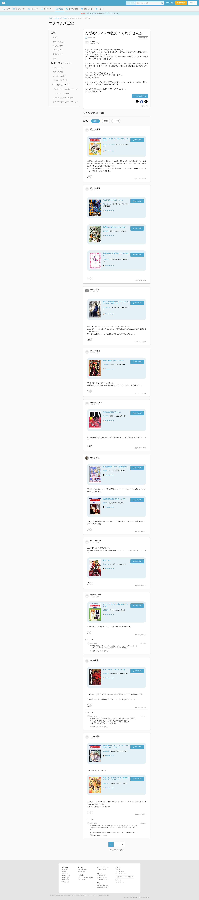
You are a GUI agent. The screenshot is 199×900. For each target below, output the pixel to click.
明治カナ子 (106, 307)
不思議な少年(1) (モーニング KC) (114, 227)
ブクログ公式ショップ (102, 879)
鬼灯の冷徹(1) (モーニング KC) (113, 360)
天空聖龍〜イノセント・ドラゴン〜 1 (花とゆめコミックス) (115, 746)
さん (93, 41)
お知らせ (118, 869)
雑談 (54, 58)
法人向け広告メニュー (121, 873)
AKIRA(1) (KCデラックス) (112, 412)
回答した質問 (58, 72)
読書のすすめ (65, 881)
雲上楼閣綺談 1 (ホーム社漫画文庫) (115, 467)
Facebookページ (120, 882)
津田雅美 (106, 610)
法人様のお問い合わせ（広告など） (125, 876)
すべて (55, 37)
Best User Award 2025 (102, 885)
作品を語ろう (58, 50)
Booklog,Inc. (136, 897)
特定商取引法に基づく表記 (63, 895)
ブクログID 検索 (82, 879)
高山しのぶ (106, 564)
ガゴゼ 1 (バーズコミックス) (113, 200)
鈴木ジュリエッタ (108, 144)
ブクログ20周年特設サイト (104, 887)
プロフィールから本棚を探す (85, 877)
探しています (58, 46)
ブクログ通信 (65, 879)
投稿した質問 (58, 67)
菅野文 (105, 503)
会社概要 (101, 895)
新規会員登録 (181, 3)
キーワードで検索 (82, 869)
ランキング (64, 869)
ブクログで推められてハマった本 (65, 102)
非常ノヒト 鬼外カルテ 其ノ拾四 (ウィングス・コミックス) (115, 778)
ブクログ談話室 (66, 875)
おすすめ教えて (59, 42)
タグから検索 (81, 871)
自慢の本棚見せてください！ (64, 98)
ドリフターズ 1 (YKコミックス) (114, 669)
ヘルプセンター (120, 871)
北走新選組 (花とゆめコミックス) (114, 499)
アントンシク (107, 204)
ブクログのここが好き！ (62, 93)
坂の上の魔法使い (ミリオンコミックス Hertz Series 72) (115, 302)
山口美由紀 (106, 751)
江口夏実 (106, 364)
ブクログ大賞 (65, 877)
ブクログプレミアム (102, 877)
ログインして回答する (140, 96)
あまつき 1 (106, 560)
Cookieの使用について (78, 895)
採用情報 (106, 895)
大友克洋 (106, 416)
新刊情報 (64, 871)
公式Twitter (118, 880)
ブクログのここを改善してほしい (65, 89)
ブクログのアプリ (101, 875)
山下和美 (106, 231)
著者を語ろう (58, 54)
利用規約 (52, 895)
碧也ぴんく (106, 783)
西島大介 (106, 259)
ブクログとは (169, 3)
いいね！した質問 (59, 76)
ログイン (192, 3)
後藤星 (105, 471)
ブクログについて (101, 869)
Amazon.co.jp (109, 151)
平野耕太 (106, 673)
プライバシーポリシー (91, 895)
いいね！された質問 (60, 80)
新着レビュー (65, 873)
